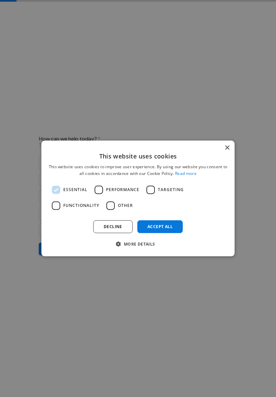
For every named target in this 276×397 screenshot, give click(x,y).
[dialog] (138, 198)
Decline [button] (113, 226)
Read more (186, 173)
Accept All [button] (160, 226)
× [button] (227, 147)
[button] (138, 244)
